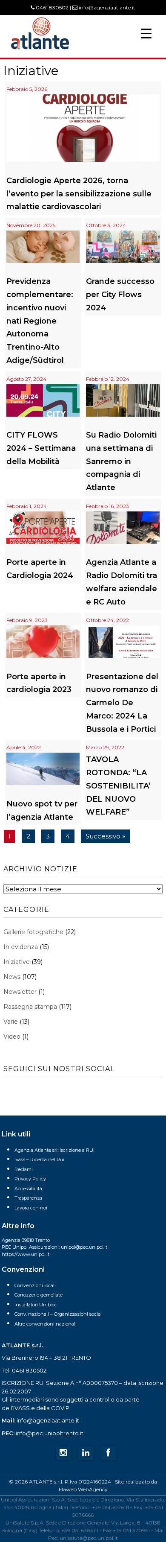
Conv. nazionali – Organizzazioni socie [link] (57, 1314)
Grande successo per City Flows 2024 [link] (120, 294)
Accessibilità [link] (28, 1189)
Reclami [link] (23, 1169)
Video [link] (11, 1036)
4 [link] (68, 836)
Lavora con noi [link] (30, 1208)
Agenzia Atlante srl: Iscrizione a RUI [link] (54, 1150)
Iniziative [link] (16, 962)
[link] (40, 48)
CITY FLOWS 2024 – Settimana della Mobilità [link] (41, 448)
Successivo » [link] (105, 836)
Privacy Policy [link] (30, 1179)
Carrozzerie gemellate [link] (38, 1295)
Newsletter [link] (20, 992)
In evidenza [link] (20, 947)
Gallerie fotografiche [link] (33, 932)
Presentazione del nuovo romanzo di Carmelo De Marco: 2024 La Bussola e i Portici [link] (122, 703)
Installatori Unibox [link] (35, 1305)
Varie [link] (10, 1021)
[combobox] (83, 889)
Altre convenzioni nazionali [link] (45, 1324)
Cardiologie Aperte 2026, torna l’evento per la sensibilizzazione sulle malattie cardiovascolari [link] (79, 194)
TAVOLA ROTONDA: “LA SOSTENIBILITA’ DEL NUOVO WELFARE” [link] (118, 786)
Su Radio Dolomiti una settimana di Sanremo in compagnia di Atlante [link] (121, 461)
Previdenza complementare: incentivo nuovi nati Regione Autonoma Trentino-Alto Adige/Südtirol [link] (39, 321)
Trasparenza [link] (28, 1198)
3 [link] (48, 836)
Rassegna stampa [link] (30, 1006)
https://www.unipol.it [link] (25, 1254)
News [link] (11, 977)
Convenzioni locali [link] (35, 1285)
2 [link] (28, 836)
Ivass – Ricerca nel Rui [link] (39, 1159)
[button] (146, 33)
